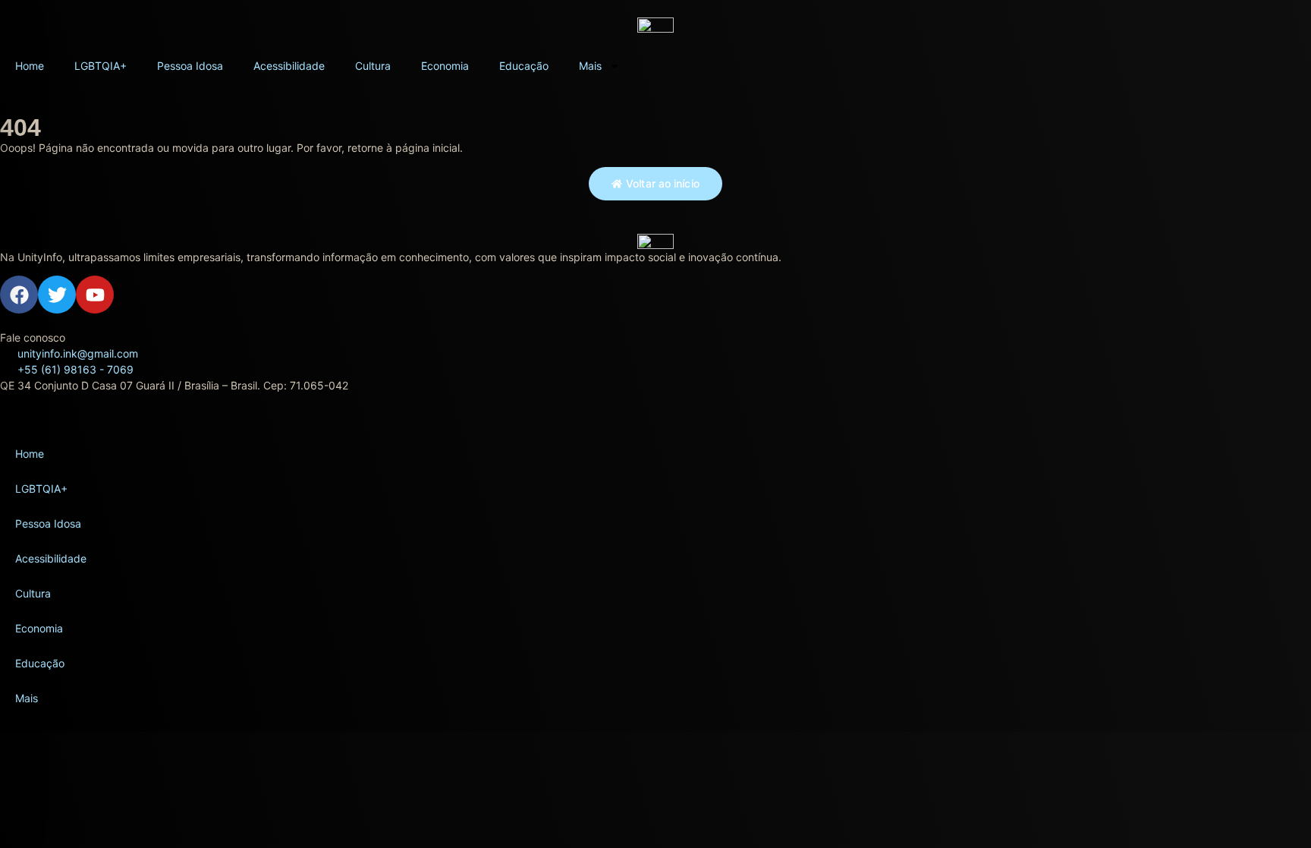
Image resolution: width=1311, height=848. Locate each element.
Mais (590, 65)
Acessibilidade (289, 65)
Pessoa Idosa (190, 65)
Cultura (373, 65)
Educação (524, 65)
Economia (445, 65)
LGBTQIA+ (100, 65)
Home (29, 65)
